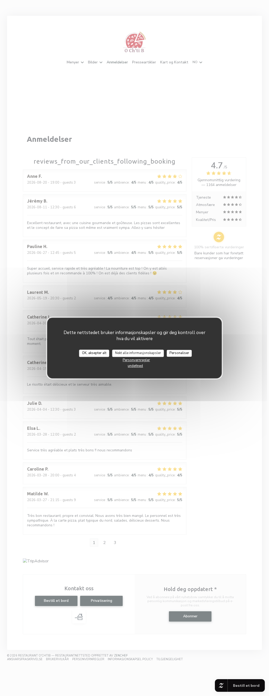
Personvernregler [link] (136, 360)
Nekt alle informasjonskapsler (138, 353)
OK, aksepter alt (94, 353)
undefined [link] (135, 366)
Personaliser (179, 353)
